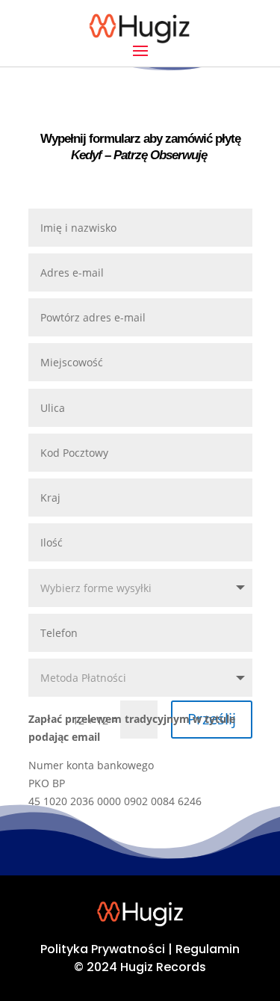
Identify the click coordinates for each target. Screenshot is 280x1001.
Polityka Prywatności (102, 949)
